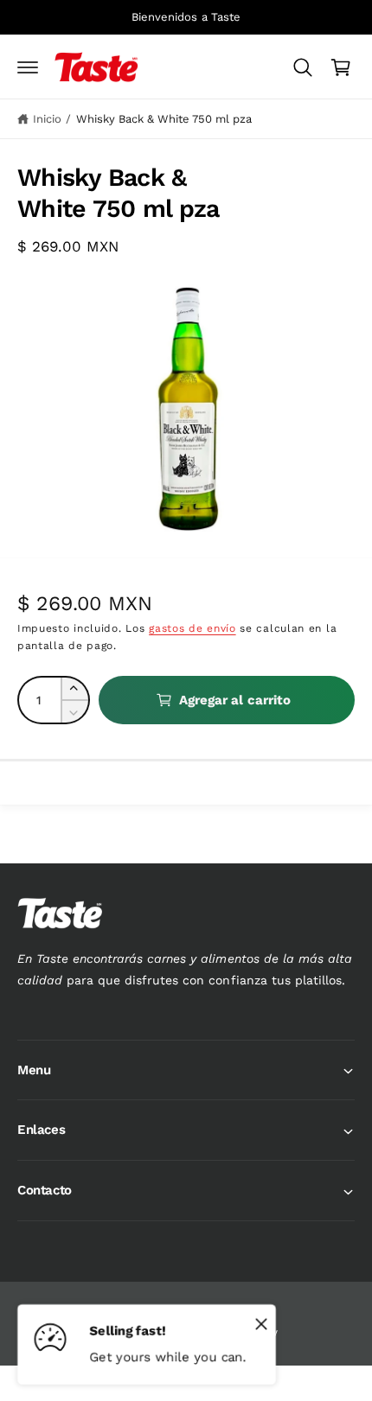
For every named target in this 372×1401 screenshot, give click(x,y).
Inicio (47, 118)
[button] (28, 67)
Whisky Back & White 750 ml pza (164, 118)
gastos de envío (192, 628)
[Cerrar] (261, 1323)
